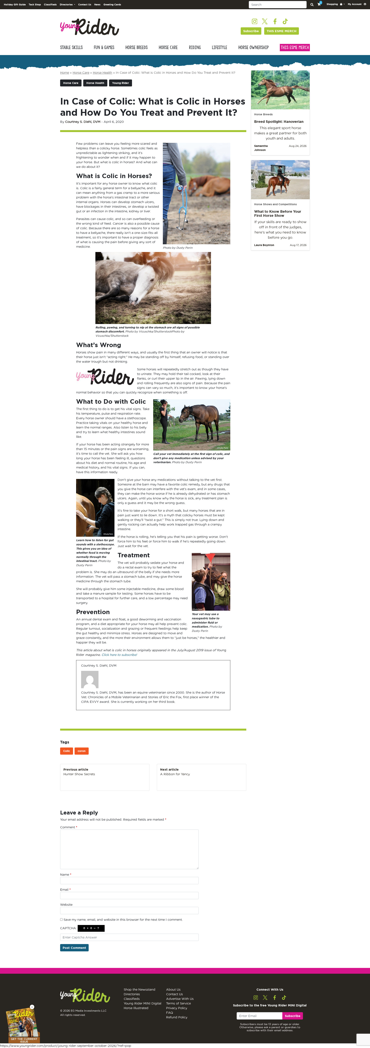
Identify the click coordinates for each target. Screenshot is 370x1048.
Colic (66, 751)
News (97, 4)
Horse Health (102, 72)
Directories (132, 994)
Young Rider (120, 83)
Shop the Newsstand (139, 989)
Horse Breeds (136, 47)
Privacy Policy (176, 1008)
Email (65, 889)
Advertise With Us (180, 998)
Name (65, 874)
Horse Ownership (253, 47)
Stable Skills (71, 47)
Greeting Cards (112, 4)
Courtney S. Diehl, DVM (82, 121)
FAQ (169, 1012)
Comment (68, 827)
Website (66, 904)
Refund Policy (176, 1017)
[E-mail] (83, 710)
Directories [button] (66, 4)
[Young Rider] (89, 26)
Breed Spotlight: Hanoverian (279, 121)
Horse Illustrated (136, 1008)
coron (82, 751)
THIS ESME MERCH (281, 31)
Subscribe (251, 31)
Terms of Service (178, 1003)
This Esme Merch (295, 47)
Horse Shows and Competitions (275, 204)
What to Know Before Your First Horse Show (277, 213)
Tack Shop (35, 4)
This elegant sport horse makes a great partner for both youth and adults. (280, 133)
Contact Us (84, 4)
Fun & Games (104, 47)
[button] (335, 4)
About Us (173, 989)
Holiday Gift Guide (15, 4)
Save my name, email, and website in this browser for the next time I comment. (123, 919)
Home (64, 72)
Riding (195, 47)
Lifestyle (219, 47)
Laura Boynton (264, 245)
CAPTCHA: (68, 928)
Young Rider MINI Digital (142, 1003)
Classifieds (50, 4)
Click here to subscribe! (119, 654)
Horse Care (168, 47)
